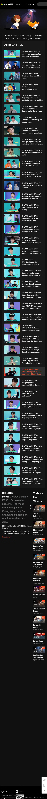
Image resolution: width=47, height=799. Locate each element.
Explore (31, 4)
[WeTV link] (7, 4)
